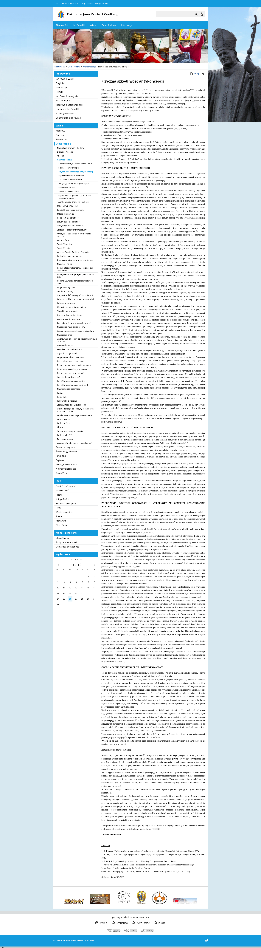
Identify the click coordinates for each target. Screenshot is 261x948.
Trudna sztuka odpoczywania (70, 431)
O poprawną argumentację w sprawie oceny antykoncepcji (74, 196)
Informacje (126, 25)
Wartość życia (63, 240)
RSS (57, 3)
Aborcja (60, 155)
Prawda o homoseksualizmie (70, 349)
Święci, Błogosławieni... (67, 451)
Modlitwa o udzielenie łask (69, 104)
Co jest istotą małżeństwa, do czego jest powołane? (75, 269)
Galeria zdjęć (62, 490)
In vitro (60, 393)
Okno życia (61, 525)
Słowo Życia (61, 473)
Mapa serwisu (87, 3)
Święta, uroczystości (66, 447)
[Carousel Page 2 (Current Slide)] (82, 58)
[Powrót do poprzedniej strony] (203, 73)
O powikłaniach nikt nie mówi (71, 175)
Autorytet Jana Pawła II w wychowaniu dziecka (74, 234)
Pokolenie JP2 (63, 100)
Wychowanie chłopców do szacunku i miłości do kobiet (77, 340)
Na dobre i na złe (64, 264)
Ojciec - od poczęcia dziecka (69, 315)
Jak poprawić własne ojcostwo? (71, 357)
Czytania (60, 460)
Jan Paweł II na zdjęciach (68, 96)
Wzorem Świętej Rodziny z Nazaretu (73, 252)
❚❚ (58, 58)
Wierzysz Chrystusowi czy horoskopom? (74, 443)
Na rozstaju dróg (64, 335)
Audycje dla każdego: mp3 (68, 377)
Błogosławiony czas (66, 287)
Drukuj (196, 74)
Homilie (59, 91)
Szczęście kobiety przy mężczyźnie (72, 229)
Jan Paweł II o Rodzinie (67, 401)
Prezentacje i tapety (66, 503)
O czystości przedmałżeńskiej (70, 225)
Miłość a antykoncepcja (68, 191)
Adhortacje (61, 87)
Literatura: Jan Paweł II (67, 109)
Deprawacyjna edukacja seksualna (72, 369)
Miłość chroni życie (65, 214)
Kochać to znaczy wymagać (69, 256)
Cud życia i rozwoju (65, 291)
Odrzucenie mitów (66, 187)
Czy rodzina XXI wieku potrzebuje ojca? (74, 323)
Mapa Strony (62, 537)
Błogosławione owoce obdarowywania (74, 365)
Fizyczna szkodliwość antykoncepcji (75, 171)
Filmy (58, 507)
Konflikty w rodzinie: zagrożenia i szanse (74, 415)
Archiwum (61, 520)
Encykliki (60, 83)
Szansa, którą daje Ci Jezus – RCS (71, 404)
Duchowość (62, 135)
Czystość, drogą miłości (67, 353)
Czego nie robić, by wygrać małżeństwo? (75, 295)
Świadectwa (61, 139)
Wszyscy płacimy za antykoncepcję (73, 183)
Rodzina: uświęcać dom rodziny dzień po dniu (75, 281)
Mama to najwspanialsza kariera (71, 307)
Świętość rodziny (64, 244)
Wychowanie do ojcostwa (68, 319)
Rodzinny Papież (64, 423)
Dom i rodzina (63, 143)
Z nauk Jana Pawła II (66, 113)
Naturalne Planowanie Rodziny (70, 148)
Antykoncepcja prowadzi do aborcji (73, 202)
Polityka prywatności (66, 542)
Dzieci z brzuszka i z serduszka (70, 361)
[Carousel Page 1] (79, 58)
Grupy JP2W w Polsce (66, 464)
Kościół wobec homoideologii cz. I (72, 381)
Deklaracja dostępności (70, 3)
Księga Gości (62, 499)
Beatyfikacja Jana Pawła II (68, 117)
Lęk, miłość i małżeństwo (68, 221)
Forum (59, 516)
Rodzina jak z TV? (64, 435)
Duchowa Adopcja (65, 152)
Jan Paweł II (79, 25)
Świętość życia (63, 248)
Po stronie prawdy (65, 439)
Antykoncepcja (64, 159)
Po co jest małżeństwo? (67, 217)
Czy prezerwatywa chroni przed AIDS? (75, 163)
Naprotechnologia (65, 345)
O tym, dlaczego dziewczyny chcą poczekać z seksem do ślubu (76, 409)
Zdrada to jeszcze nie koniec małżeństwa (75, 331)
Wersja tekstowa (101, 3)
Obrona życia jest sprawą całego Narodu (75, 260)
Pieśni (59, 494)
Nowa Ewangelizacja (66, 468)
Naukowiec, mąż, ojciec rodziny (71, 327)
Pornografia (62, 397)
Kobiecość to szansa (66, 303)
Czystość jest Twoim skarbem (70, 210)
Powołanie (61, 455)
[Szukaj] (196, 14)
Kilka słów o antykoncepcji (70, 179)
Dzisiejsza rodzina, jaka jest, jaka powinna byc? (75, 275)
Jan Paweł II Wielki (65, 78)
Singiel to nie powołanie (67, 311)
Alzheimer (61, 427)
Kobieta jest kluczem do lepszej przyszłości (76, 299)
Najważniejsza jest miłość (68, 389)
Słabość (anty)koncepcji (68, 167)
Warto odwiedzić (64, 512)
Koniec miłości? (64, 419)
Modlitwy (60, 130)
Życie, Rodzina (109, 25)
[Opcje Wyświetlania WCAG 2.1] (202, 14)
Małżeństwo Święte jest (67, 206)
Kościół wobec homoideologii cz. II (72, 385)
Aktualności (62, 25)
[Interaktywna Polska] (206, 940)
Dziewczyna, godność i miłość (70, 373)
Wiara (93, 25)
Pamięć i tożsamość (66, 486)
